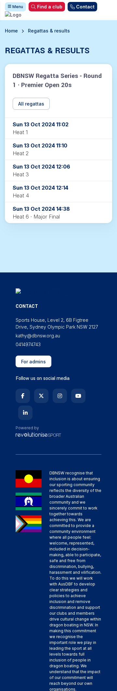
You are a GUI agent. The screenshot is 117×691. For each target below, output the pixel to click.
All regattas (31, 104)
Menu (17, 6)
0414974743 (28, 344)
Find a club (49, 6)
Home (11, 30)
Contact (85, 6)
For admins (33, 361)
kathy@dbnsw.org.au (38, 335)
